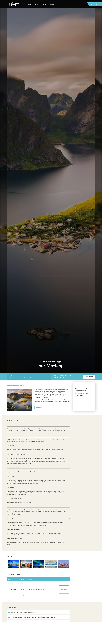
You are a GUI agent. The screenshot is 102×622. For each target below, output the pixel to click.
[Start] (13, 4)
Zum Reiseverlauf (40, 407)
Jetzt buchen (89, 376)
